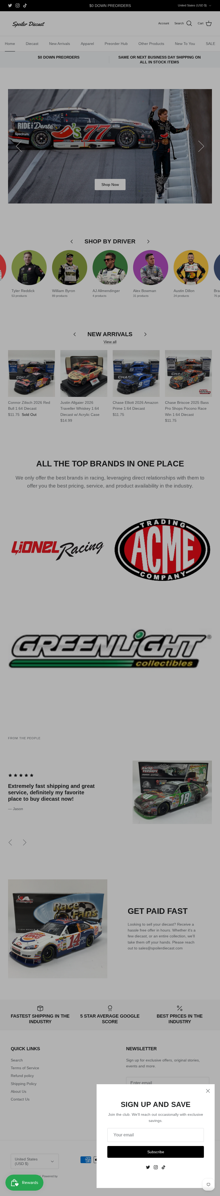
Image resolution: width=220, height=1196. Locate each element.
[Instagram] (156, 1167)
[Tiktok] (164, 1167)
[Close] (208, 1091)
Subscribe (155, 1152)
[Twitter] (148, 1167)
